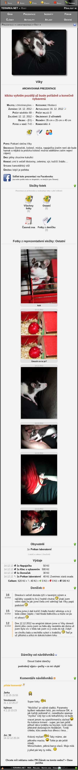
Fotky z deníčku (47, 227)
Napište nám (46, 768)
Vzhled (55, 768)
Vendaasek (10, 700)
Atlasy (48, 19)
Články (10, 19)
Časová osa (28, 227)
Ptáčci (34, 3)
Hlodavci (52, 105)
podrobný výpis (27, 666)
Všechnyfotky (28, 207)
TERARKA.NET (9, 8)
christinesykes (24, 24)
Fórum (68, 14)
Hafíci (9, 3)
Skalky (58, 3)
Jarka (7, 692)
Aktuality (29, 19)
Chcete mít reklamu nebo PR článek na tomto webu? (35, 760)
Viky (36, 24)
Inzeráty (48, 14)
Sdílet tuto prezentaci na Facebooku (33, 176)
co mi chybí (53, 666)
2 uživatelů (55, 116)
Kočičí (22, 3)
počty (41, 666)
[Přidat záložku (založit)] (2, 769)
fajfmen (8, 707)
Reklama (36, 768)
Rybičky (47, 3)
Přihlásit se (70, 8)
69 (22, 112)
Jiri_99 (7, 735)
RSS (29, 768)
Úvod (10, 14)
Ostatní (68, 19)
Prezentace (29, 14)
